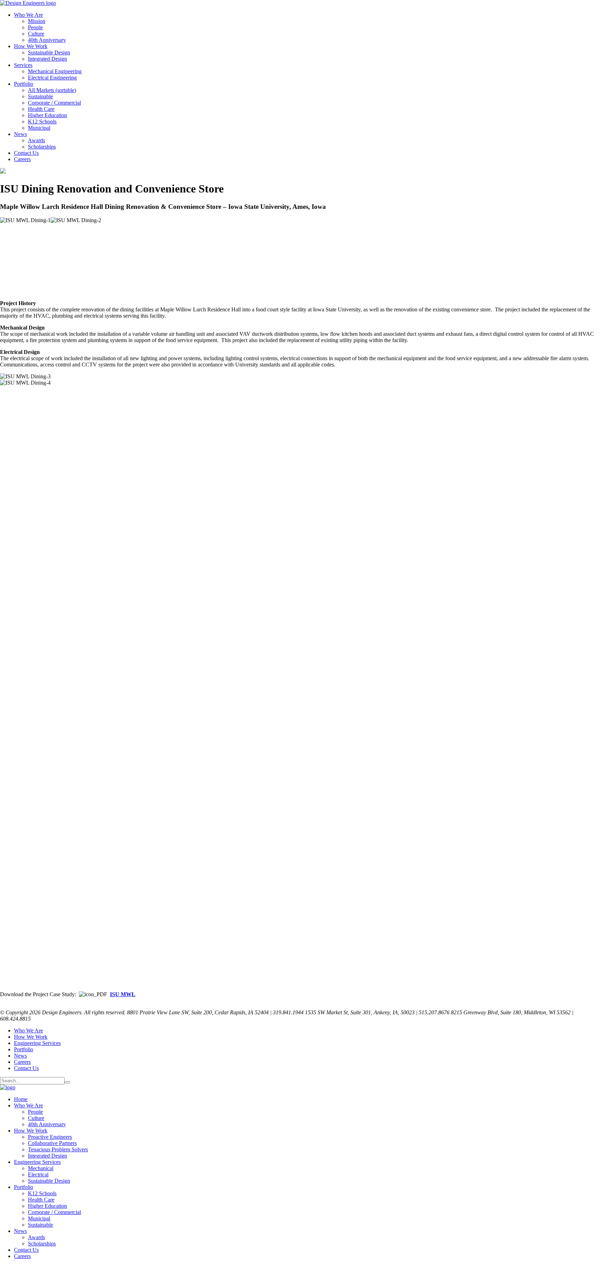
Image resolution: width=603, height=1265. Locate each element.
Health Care (41, 109)
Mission (36, 21)
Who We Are (28, 15)
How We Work (30, 46)
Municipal (39, 128)
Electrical (38, 1174)
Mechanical (40, 1168)
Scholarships (42, 147)
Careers (22, 159)
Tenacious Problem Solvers (58, 1149)
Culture (36, 34)
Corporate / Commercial (54, 103)
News (20, 134)
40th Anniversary (47, 40)
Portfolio (23, 84)
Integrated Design (47, 59)
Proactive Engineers (50, 1137)
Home (21, 1099)
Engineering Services (37, 1043)
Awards (36, 140)
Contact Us (26, 153)
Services (23, 65)
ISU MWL (122, 994)
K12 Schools (42, 121)
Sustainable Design (49, 52)
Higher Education (47, 115)
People (35, 27)
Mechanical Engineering (55, 71)
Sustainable (40, 96)
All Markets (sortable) (52, 90)
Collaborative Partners (52, 1143)
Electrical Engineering (52, 78)
